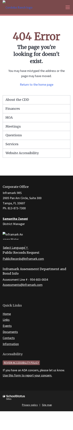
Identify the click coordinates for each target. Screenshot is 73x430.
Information (11, 344)
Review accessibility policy (21, 362)
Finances (12, 109)
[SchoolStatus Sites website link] (14, 397)
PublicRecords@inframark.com (23, 259)
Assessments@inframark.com (23, 285)
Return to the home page (36, 84)
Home (7, 314)
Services (11, 144)
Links (6, 320)
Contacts (9, 338)
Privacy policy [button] (30, 405)
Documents (10, 332)
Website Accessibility (22, 153)
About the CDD (17, 100)
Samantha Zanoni (15, 219)
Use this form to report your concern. (27, 375)
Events (7, 326)
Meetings (13, 126)
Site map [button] (47, 405)
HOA (9, 117)
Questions (13, 135)
